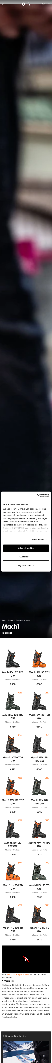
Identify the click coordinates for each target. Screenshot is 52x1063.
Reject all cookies (26, 565)
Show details (38, 539)
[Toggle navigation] (3, 4)
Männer (11, 620)
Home (4, 620)
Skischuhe (20, 620)
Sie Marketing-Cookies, (18, 974)
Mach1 (28, 620)
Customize (24, 557)
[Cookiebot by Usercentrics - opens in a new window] (37, 495)
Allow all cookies (26, 548)
